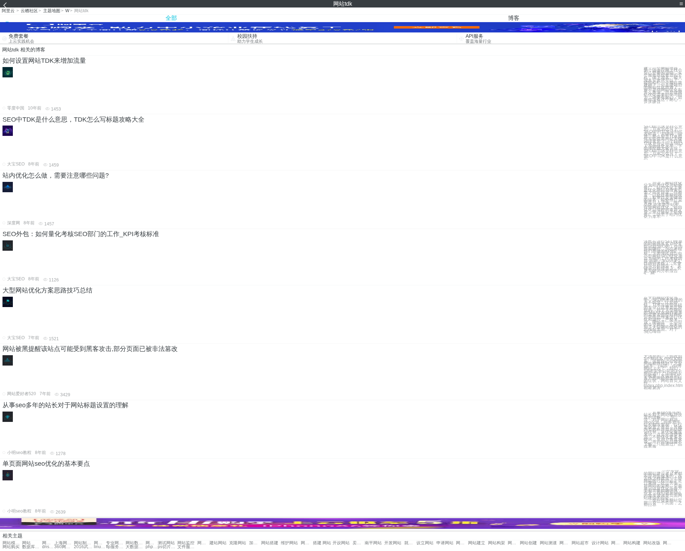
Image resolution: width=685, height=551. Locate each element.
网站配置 (307, 543)
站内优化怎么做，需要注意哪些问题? (55, 175)
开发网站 (392, 543)
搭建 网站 (322, 543)
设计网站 (600, 543)
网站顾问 (669, 543)
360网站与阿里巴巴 (64, 547)
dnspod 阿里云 (48, 547)
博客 (513, 18)
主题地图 (51, 10)
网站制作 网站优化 (83, 543)
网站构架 (496, 543)
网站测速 (548, 543)
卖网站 (358, 543)
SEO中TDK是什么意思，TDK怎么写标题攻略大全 (73, 119)
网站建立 (476, 543)
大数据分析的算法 (135, 547)
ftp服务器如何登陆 (116, 547)
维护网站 (289, 543)
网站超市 (580, 543)
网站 (26, 543)
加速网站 (255, 543)
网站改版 (651, 543)
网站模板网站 (12, 543)
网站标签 (514, 543)
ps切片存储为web (167, 547)
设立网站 (424, 543)
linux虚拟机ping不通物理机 (100, 547)
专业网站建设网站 (116, 543)
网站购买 (11, 547)
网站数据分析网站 (135, 543)
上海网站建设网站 (64, 543)
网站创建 (528, 543)
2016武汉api (83, 547)
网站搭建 (269, 543)
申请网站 (444, 543)
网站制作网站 (48, 543)
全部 (171, 18)
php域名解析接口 (152, 547)
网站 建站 (565, 543)
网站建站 (203, 543)
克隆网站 (237, 543)
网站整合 (152, 543)
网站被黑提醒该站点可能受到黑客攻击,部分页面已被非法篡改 (90, 348)
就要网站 (410, 543)
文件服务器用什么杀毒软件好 (187, 547)
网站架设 (462, 543)
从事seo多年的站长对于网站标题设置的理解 (65, 405)
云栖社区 (29, 10)
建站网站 (218, 543)
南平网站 (373, 543)
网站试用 (617, 543)
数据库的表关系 (32, 547)
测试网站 (166, 543)
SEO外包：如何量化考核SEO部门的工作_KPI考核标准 (80, 234)
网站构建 (631, 543)
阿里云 (8, 10)
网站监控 (185, 543)
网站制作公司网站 (100, 543)
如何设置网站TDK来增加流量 (44, 60)
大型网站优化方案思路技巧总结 (47, 290)
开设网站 (341, 543)
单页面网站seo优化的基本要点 (46, 463)
